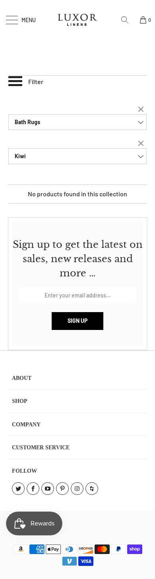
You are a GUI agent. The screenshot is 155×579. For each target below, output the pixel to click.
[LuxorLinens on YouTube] (47, 488)
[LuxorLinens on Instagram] (77, 488)
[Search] (127, 19)
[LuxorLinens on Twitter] (18, 488)
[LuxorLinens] (77, 20)
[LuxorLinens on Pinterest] (62, 488)
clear (142, 110)
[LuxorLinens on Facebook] (33, 488)
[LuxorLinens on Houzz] (91, 488)
